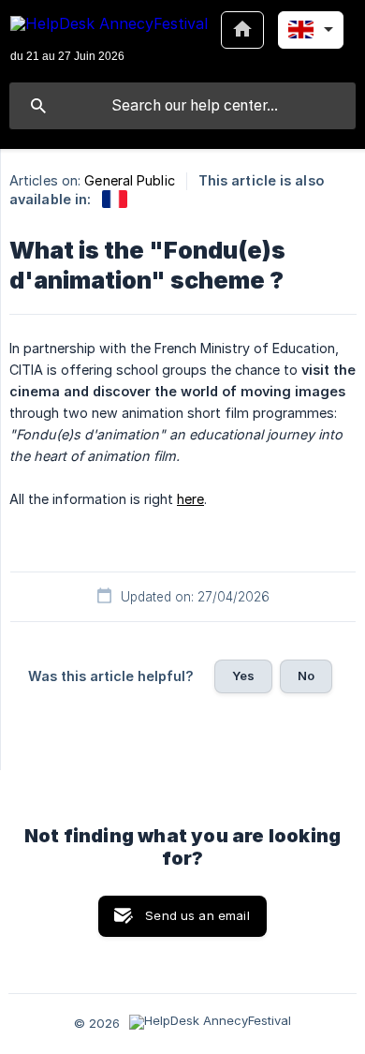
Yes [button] (243, 675)
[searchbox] (182, 106)
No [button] (306, 675)
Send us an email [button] (197, 915)
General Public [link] (129, 180)
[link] (114, 199)
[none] (109, 40)
